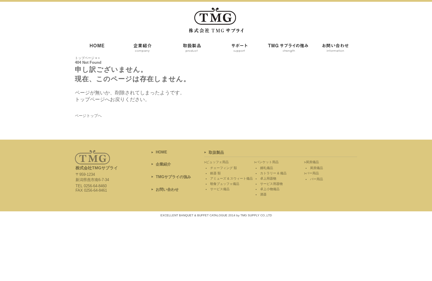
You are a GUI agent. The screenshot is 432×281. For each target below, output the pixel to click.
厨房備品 (316, 168)
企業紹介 (145, 49)
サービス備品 (220, 189)
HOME (161, 152)
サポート (239, 49)
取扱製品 (192, 49)
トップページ (84, 58)
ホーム (98, 49)
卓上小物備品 (269, 189)
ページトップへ (88, 115)
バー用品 (316, 179)
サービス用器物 (271, 183)
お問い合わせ (333, 49)
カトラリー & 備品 (273, 173)
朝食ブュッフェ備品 (224, 183)
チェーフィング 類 (223, 168)
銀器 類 (215, 173)
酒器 (263, 194)
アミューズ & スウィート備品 (231, 178)
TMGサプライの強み (286, 49)
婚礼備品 (266, 168)
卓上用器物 (268, 178)
